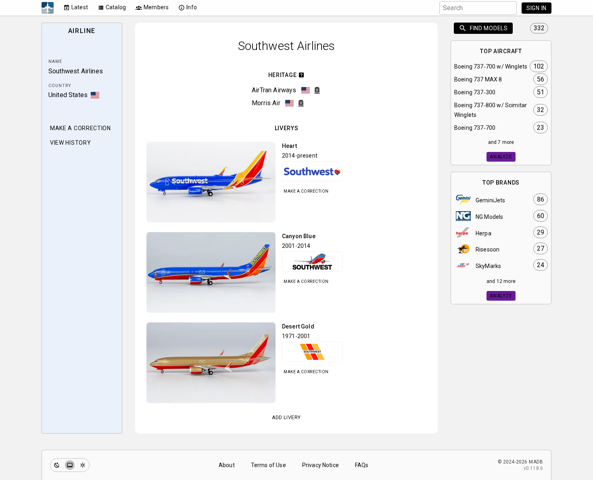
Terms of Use (268, 465)
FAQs (362, 465)
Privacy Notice (320, 465)
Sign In (536, 8)
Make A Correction (80, 128)
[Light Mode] (83, 465)
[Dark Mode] (57, 465)
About (227, 465)
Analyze (501, 157)
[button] (211, 182)
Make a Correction (306, 191)
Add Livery (286, 417)
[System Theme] (70, 465)
